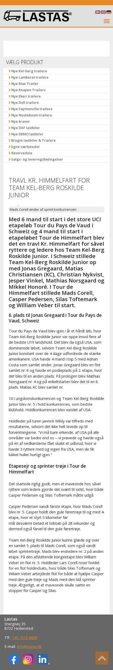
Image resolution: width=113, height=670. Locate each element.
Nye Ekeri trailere (26, 96)
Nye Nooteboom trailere (31, 115)
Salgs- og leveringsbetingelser (37, 159)
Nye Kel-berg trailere (29, 71)
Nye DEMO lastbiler (27, 134)
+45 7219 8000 (24, 637)
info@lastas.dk (29, 646)
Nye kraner (20, 121)
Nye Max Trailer (24, 83)
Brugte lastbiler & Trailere (33, 140)
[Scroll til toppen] (102, 658)
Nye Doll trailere (25, 102)
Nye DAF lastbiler (25, 127)
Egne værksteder (25, 146)
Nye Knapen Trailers (28, 89)
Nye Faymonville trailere (32, 108)
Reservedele (21, 153)
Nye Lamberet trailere (30, 77)
